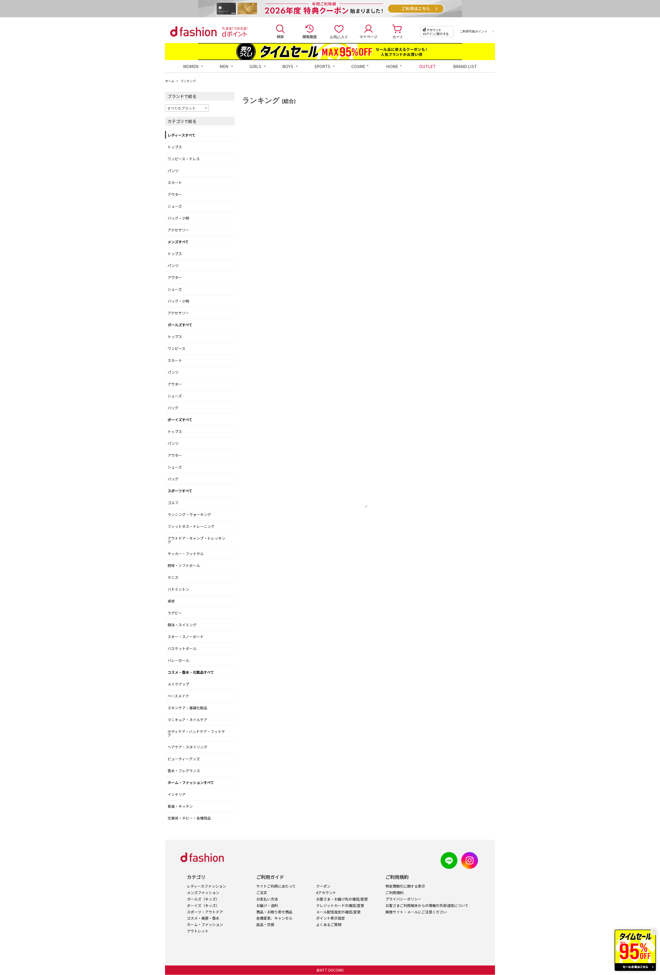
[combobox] (187, 108)
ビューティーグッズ (184, 758)
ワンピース (176, 348)
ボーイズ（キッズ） (203, 905)
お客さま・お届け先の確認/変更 (342, 899)
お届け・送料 (267, 905)
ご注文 (261, 892)
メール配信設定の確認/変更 (338, 911)
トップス (175, 146)
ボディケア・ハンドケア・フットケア (196, 733)
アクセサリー (178, 229)
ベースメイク (178, 695)
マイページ (368, 36)
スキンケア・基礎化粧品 (187, 707)
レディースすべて (181, 135)
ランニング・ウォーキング (189, 514)
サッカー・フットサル (186, 553)
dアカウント (326, 892)
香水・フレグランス (184, 770)
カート (397, 36)
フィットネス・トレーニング (191, 526)
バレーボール (178, 660)
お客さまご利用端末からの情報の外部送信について (426, 905)
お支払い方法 (267, 899)
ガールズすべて (180, 324)
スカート (175, 182)
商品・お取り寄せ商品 (274, 911)
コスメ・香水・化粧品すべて (191, 672)
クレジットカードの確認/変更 (340, 905)
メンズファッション (203, 892)
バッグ (173, 407)
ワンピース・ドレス (184, 158)
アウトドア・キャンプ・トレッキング (196, 540)
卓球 (171, 601)
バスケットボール (182, 648)
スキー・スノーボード (186, 636)
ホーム (169, 81)
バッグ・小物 (178, 218)
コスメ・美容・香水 (203, 918)
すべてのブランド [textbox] (181, 108)
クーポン (323, 886)
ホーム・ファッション (205, 924)
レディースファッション (206, 886)
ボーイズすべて (180, 419)
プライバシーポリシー (403, 899)
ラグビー (175, 612)
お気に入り (339, 36)
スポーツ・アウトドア (205, 911)
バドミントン (178, 589)
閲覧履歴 (309, 36)
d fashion (193, 31)
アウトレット (198, 931)
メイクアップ (178, 684)
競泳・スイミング (182, 624)
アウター (175, 194)
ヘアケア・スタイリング (187, 746)
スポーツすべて (180, 490)
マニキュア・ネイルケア (187, 719)
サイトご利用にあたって (276, 886)
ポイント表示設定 (330, 918)
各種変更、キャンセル (274, 918)
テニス (173, 577)
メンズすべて (178, 241)
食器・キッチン (180, 806)
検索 (280, 36)
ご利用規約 (394, 892)
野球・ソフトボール (184, 565)
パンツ (173, 170)
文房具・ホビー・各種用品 (189, 818)
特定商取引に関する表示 (405, 886)
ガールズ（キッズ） (203, 899)
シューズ (175, 206)
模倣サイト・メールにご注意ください (416, 911)
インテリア (177, 794)
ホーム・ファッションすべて (191, 782)
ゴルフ (173, 502)
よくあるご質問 (328, 924)
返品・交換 (265, 924)
